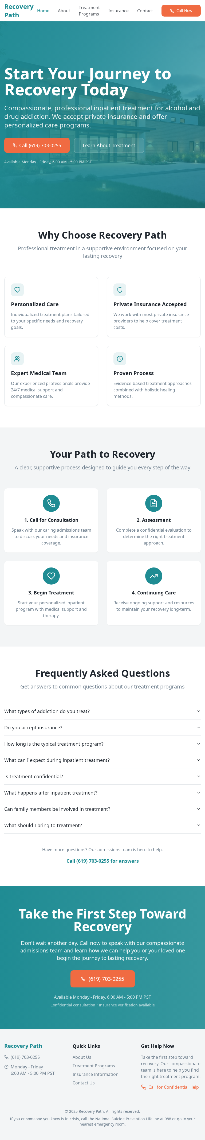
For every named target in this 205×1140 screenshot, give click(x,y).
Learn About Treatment (109, 145)
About (64, 11)
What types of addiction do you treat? (47, 711)
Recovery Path (19, 10)
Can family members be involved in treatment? (57, 809)
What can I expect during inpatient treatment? (57, 760)
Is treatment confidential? (33, 776)
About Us (82, 1057)
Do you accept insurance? (33, 727)
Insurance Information (96, 1074)
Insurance (118, 11)
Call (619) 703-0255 (40, 145)
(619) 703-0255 (106, 978)
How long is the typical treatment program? (54, 744)
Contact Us (84, 1083)
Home (43, 11)
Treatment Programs (89, 11)
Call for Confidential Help (173, 1087)
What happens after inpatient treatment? (50, 792)
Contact (145, 11)
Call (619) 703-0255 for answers (102, 861)
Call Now (184, 10)
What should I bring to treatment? (43, 825)
